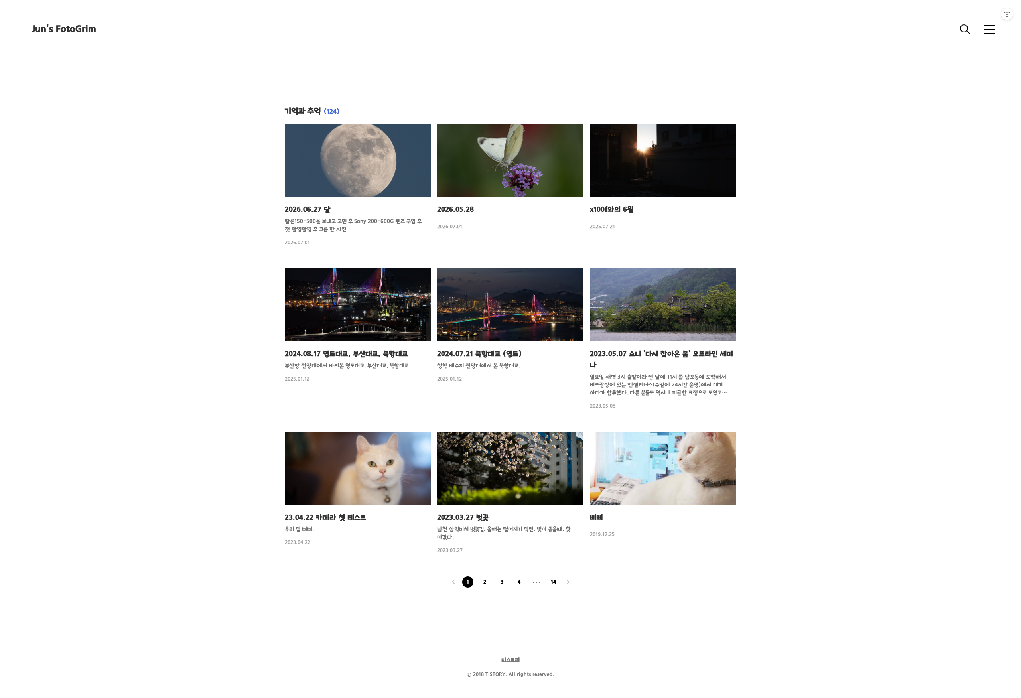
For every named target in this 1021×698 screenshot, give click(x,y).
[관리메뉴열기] (1007, 14)
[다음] (568, 583)
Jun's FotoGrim (64, 29)
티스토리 (510, 660)
